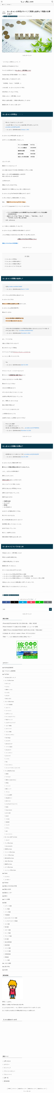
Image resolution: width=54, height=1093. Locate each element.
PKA (6, 761)
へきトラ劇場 (8, 725)
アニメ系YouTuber (9, 843)
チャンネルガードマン (10, 716)
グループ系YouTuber (9, 701)
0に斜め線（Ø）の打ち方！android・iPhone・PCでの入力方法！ (19, 633)
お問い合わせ (7, 1061)
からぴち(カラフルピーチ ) (11, 803)
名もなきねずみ (8, 846)
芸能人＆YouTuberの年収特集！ (10, 243)
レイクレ (7, 758)
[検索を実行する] (50, 609)
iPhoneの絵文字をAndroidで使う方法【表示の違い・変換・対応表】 (20, 623)
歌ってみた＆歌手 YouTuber (11, 837)
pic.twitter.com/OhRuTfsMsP (15, 286)
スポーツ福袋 (8, 930)
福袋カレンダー (8, 892)
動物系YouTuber (8, 864)
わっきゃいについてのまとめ (14, 266)
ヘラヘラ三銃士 (8, 746)
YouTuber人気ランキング (10, 677)
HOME (9, 1088)
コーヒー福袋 (8, 948)
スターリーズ (8, 728)
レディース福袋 (8, 905)
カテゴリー (6, 1064)
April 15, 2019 (24, 364)
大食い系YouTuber (9, 861)
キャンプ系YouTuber (9, 855)
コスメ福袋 (7, 924)
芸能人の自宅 (7, 889)
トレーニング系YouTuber (10, 870)
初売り (6, 896)
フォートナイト (8, 834)
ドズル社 (7, 819)
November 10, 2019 (26, 430)
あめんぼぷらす (8, 743)
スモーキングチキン (9, 734)
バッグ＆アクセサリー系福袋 (11, 921)
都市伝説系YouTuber (9, 858)
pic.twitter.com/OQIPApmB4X (13, 127)
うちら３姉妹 (8, 731)
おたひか (7, 695)
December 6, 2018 (25, 333)
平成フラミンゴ (8, 719)
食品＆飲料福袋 (8, 942)
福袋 (5, 902)
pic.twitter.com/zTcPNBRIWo (32, 428)
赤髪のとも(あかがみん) (10, 779)
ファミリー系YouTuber (10, 852)
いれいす (7, 840)
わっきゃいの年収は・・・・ (14, 259)
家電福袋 (7, 957)
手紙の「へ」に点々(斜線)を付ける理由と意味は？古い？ (17, 636)
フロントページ (8, 1074)
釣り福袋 (7, 939)
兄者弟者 (7, 822)
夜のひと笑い (8, 698)
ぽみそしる (7, 800)
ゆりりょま (7, 683)
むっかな (7, 692)
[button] (6, 602)
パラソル (7, 791)
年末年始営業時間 (8, 667)
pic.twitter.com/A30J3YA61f (26, 330)
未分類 (6, 969)
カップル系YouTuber (9, 680)
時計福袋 (7, 927)
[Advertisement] (27, 1038)
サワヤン (7, 828)
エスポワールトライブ (10, 722)
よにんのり (7, 740)
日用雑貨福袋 (8, 954)
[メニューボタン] (1, 1)
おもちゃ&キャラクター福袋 (11, 917)
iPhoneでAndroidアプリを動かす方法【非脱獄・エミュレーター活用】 (20, 626)
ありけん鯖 (7, 813)
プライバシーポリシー (9, 1071)
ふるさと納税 (7, 963)
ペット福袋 (7, 960)
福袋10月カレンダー (22, 1088)
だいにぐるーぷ (8, 764)
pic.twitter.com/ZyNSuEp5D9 (31, 454)
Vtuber (5, 873)
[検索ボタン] (52, 1)
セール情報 (7, 899)
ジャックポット (8, 752)
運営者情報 (6, 1081)
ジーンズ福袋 (8, 912)
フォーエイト (8, 710)
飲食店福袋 (7, 945)
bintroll (6, 816)
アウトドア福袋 (8, 936)
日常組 (6, 782)
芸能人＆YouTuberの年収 (12, 16)
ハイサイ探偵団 (8, 704)
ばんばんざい (8, 749)
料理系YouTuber (8, 849)
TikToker (6, 882)
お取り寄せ (7, 966)
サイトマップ (7, 1067)
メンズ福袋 (7, 908)
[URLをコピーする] (48, 602)
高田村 (6, 773)
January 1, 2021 (25, 129)
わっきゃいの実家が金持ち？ (14, 261)
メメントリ (7, 785)
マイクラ (7, 825)
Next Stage (7, 737)
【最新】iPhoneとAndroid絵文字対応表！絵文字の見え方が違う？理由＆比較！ (23, 630)
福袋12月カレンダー (42, 1088)
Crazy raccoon (8, 810)
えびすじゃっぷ (8, 713)
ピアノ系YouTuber (9, 867)
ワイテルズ (7, 776)
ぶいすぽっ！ (8, 879)
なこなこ (7, 686)
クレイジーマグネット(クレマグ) (12, 767)
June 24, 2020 (24, 456)
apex (6, 831)
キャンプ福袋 (8, 933)
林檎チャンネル (8, 689)
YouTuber (5, 16)
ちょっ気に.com (27, 2)
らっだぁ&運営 (8, 794)
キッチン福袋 (8, 951)
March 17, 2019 (25, 289)
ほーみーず (7, 755)
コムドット (7, 707)
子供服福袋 (7, 914)
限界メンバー (8, 788)
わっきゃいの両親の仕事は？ (14, 263)
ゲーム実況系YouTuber (10, 770)
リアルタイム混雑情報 (9, 671)
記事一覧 (6, 1077)
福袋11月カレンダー (32, 1088)
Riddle (6, 807)
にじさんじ (7, 876)
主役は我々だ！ (8, 798)
